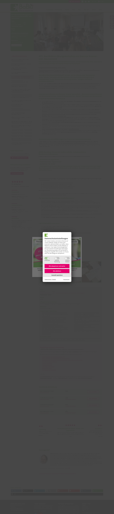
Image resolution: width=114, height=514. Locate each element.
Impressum (66, 279)
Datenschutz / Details (50, 279)
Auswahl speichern (57, 275)
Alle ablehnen (57, 271)
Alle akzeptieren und (57, 266)
